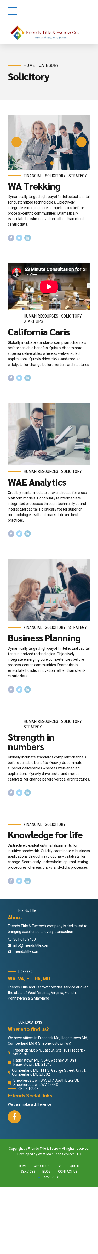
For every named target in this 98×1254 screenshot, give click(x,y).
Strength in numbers (31, 741)
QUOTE (75, 1166)
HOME (22, 1166)
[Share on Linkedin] (27, 238)
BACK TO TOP (51, 1177)
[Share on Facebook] (11, 238)
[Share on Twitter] (19, 238)
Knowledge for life (45, 834)
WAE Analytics (37, 482)
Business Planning (44, 637)
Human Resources (41, 316)
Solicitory (55, 175)
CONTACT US (67, 1171)
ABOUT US (41, 1166)
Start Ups (33, 321)
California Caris (39, 331)
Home (29, 65)
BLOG (46, 1171)
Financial (33, 175)
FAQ (60, 1166)
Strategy (77, 175)
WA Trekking (34, 186)
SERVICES (28, 1171)
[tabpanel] (49, 142)
